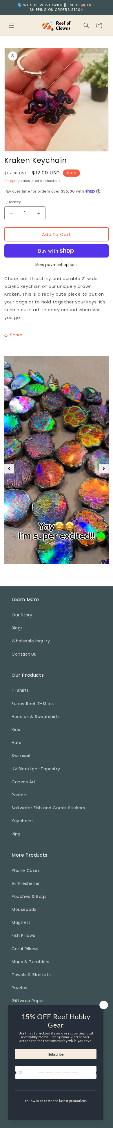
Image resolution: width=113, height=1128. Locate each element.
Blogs (17, 628)
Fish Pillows (23, 935)
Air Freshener (26, 883)
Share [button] (16, 335)
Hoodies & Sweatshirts (36, 716)
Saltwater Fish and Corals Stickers (48, 808)
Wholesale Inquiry (31, 641)
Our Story (22, 615)
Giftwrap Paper (28, 1001)
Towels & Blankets (31, 975)
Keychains (23, 821)
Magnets (21, 922)
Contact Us (24, 654)
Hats (16, 742)
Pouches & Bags (29, 896)
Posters (20, 795)
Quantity (12, 202)
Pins (16, 834)
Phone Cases (26, 870)
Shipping (12, 181)
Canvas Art (24, 782)
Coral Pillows (25, 949)
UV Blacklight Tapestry (36, 769)
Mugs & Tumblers (31, 962)
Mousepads (24, 909)
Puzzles (19, 988)
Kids (16, 729)
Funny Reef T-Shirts (33, 703)
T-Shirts (20, 690)
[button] (11, 25)
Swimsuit (21, 755)
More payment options (56, 264)
